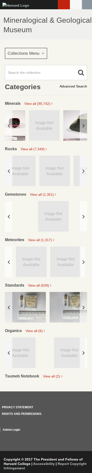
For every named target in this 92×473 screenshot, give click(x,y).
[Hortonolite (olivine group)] (70, 307)
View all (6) (35, 331)
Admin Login (11, 429)
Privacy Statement (17, 407)
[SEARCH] (87, 4)
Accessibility (44, 464)
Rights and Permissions (21, 414)
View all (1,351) (42, 194)
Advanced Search (73, 86)
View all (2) (52, 376)
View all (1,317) (40, 240)
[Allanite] (15, 125)
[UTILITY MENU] (76, 4)
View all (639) (39, 285)
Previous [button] (8, 125)
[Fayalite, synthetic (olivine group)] (25, 307)
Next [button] (83, 125)
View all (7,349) (33, 149)
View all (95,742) (37, 104)
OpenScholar (77, 435)
